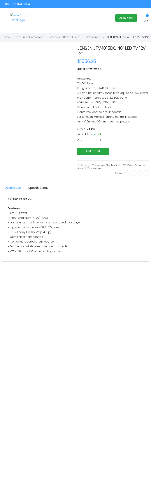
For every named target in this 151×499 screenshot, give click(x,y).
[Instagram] (140, 173)
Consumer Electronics (29, 37)
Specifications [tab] (38, 188)
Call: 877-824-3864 (17, 4)
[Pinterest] (146, 173)
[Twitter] (133, 173)
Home (6, 37)
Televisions (91, 37)
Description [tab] (13, 188)
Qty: (80, 140)
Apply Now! (126, 18)
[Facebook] (127, 173)
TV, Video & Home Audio (63, 37)
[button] (146, 18)
